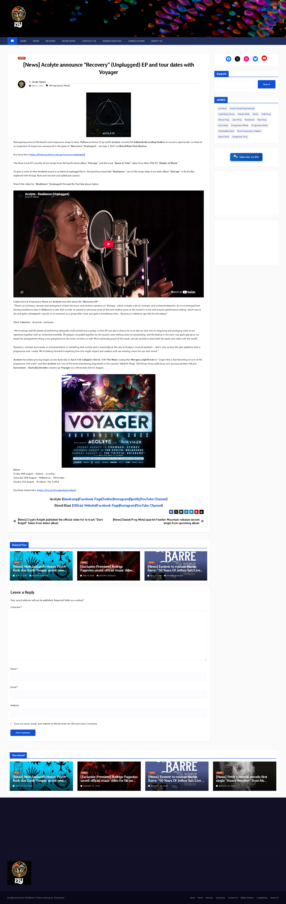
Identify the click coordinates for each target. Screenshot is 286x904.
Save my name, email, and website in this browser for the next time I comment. (56, 723)
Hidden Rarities (112, 41)
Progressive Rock (259, 125)
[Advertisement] (246, 193)
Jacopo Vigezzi (39, 82)
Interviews (68, 41)
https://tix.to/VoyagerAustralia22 (56, 490)
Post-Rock (223, 125)
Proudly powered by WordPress (21, 898)
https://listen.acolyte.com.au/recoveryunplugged (57, 154)
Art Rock (222, 108)
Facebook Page (90, 499)
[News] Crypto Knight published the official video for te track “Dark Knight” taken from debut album (60, 521)
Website (14, 705)
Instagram (121, 499)
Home (23, 41)
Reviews (50, 41)
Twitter (107, 499)
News (36, 41)
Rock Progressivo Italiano (249, 131)
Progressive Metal (239, 125)
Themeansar (59, 898)
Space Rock (223, 136)
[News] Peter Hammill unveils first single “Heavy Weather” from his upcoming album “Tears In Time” (241, 780)
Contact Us (89, 41)
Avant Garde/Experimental (242, 108)
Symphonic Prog (239, 136)
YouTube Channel (154, 499)
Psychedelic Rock (226, 131)
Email (14, 687)
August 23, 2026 (23, 786)
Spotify (135, 499)
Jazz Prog (237, 120)
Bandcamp (70, 499)
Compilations (136, 41)
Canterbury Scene (226, 114)
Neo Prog (262, 120)
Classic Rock (243, 114)
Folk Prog (266, 114)
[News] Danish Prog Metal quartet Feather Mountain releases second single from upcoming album (156, 521)
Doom (255, 114)
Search (221, 74)
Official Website (84, 505)
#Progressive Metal (59, 85)
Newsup (46, 898)
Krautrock (249, 120)
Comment (16, 607)
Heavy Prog (223, 120)
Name (14, 668)
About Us (156, 41)
